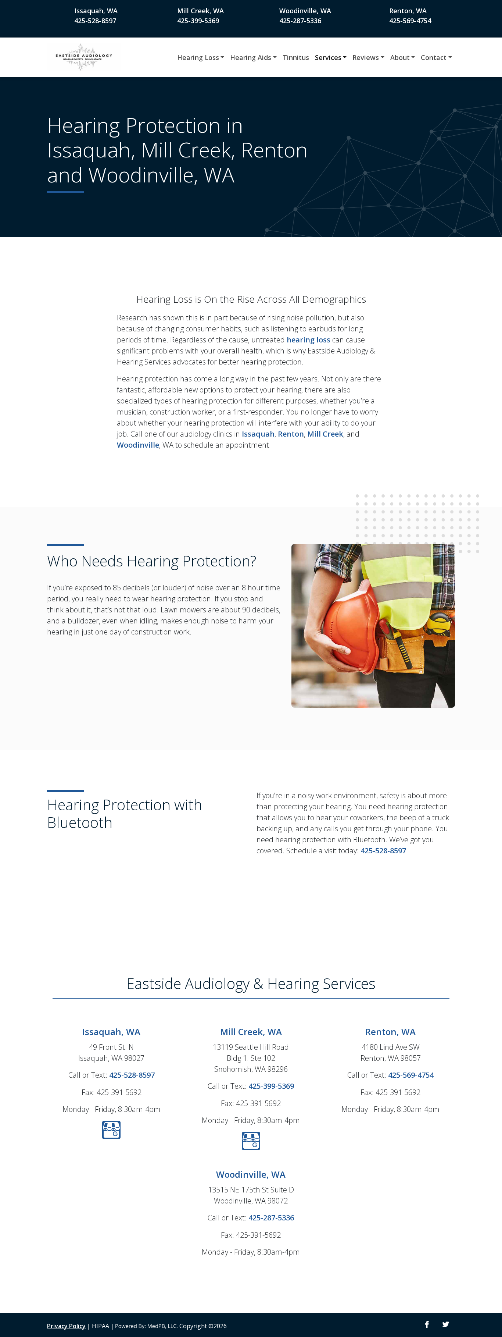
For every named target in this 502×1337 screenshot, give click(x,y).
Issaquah (258, 434)
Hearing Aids (250, 57)
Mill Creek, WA (200, 10)
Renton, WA (408, 10)
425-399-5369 (198, 20)
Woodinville (138, 445)
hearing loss (308, 340)
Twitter (446, 1324)
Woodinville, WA (305, 10)
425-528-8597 (95, 20)
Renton (291, 434)
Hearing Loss (198, 57)
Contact (434, 57)
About (400, 57)
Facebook (427, 1324)
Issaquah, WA (96, 10)
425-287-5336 (300, 20)
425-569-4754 (410, 20)
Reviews (365, 57)
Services (328, 57)
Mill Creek (325, 434)
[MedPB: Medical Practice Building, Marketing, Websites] (146, 1326)
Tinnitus (296, 57)
